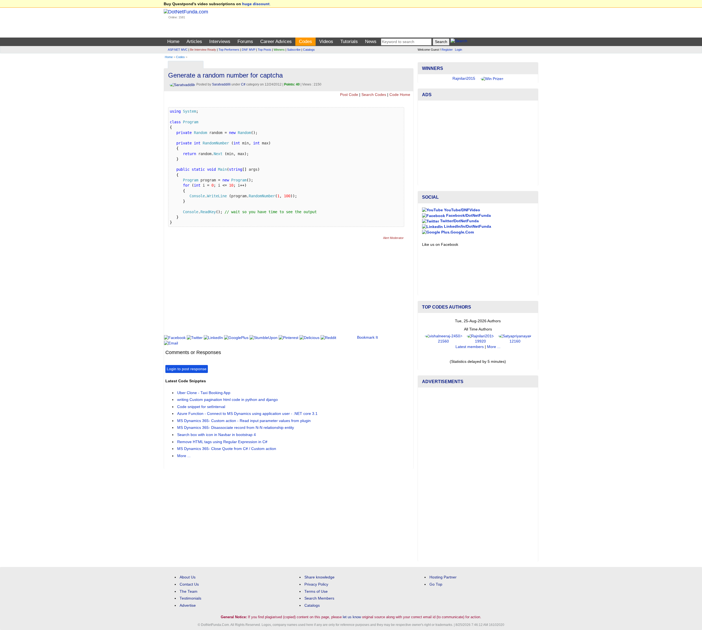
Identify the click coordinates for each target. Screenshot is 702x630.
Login (458, 49)
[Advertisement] (265, 289)
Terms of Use (316, 591)
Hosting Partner (443, 577)
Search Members (319, 598)
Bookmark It (367, 337)
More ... (184, 456)
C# (243, 84)
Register (447, 49)
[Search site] (459, 42)
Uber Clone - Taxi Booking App (203, 393)
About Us (188, 577)
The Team (188, 591)
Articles (194, 41)
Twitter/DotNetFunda (459, 221)
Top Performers (229, 49)
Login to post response (186, 369)
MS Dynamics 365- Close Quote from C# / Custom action (226, 449)
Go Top (435, 584)
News (371, 41)
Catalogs (309, 49)
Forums (245, 41)
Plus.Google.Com (457, 232)
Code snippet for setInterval (201, 407)
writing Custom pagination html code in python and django (227, 400)
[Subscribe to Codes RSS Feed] (408, 63)
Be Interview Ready (203, 49)
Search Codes (373, 95)
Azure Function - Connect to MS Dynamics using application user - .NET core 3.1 (247, 414)
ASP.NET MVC (178, 49)
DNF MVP (248, 49)
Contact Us (189, 584)
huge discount (256, 4)
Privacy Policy (316, 584)
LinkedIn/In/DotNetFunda (467, 226)
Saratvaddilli (221, 84)
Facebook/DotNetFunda (468, 215)
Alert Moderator (393, 238)
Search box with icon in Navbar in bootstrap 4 (216, 435)
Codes (305, 41)
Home (173, 41)
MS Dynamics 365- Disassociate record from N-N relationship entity (235, 428)
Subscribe (294, 49)
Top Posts (264, 49)
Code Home (399, 95)
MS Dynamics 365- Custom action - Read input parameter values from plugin (244, 421)
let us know (352, 617)
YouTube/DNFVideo (461, 210)
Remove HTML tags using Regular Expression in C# (222, 442)
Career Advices (276, 41)
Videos (326, 41)
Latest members (469, 347)
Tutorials (349, 41)
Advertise (188, 605)
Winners (279, 49)
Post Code (349, 95)
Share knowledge (319, 577)
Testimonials (190, 598)
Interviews (219, 41)
